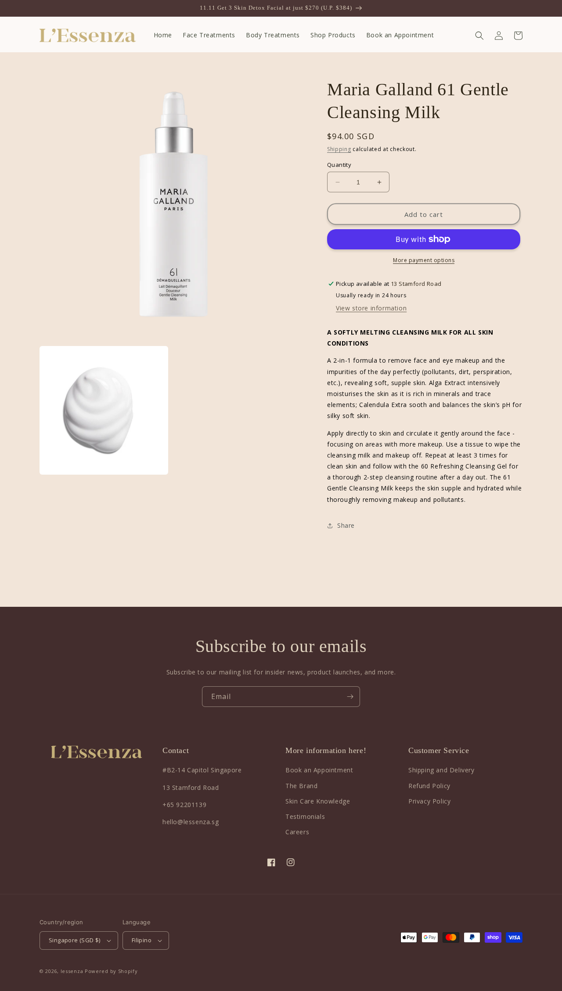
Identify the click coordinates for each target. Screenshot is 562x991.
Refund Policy (429, 786)
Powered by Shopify (111, 971)
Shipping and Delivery (441, 770)
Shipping (339, 149)
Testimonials (305, 816)
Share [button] (346, 525)
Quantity (339, 165)
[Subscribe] (350, 696)
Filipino (141, 940)
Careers (297, 832)
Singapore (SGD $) (75, 940)
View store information (371, 308)
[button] (479, 35)
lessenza (72, 971)
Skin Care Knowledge (317, 801)
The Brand (301, 786)
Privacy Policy (429, 801)
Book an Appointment (319, 770)
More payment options (423, 260)
